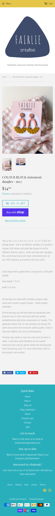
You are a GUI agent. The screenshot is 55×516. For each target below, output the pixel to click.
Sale (27, 427)
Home (4, 77)
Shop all (27, 405)
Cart (50, 3)
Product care (27, 418)
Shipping (6, 193)
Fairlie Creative (20, 499)
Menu (8, 3)
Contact (27, 422)
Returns (43, 485)
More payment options (15, 220)
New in (27, 401)
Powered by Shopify (36, 499)
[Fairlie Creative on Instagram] (49, 490)
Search (9, 485)
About (27, 414)
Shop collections (27, 409)
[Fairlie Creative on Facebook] (44, 490)
